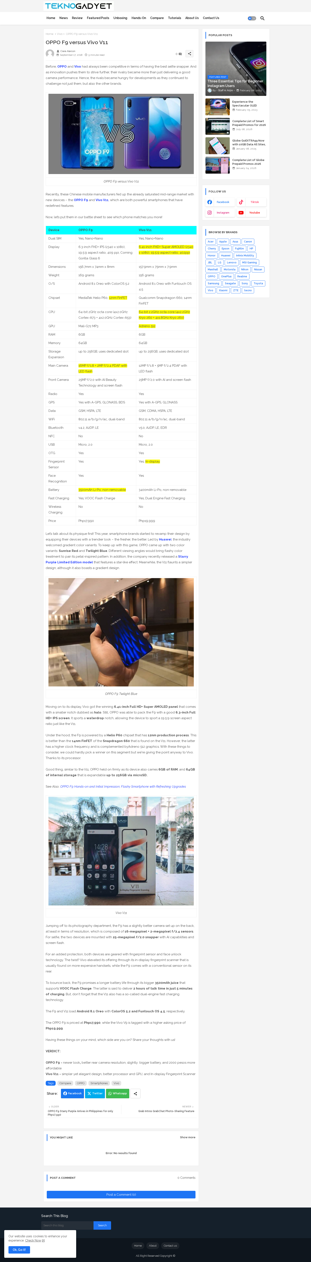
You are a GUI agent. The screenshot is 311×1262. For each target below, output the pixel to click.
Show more (187, 1137)
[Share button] (135, 1093)
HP (251, 248)
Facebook (75, 1093)
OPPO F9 (81, 200)
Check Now (33, 1240)
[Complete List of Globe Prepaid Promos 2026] (217, 165)
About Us (192, 18)
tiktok (254, 202)
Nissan (258, 269)
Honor (211, 255)
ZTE (235, 290)
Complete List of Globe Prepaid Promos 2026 (248, 161)
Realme (242, 276)
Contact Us (211, 18)
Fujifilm (239, 248)
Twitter (97, 1093)
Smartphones (99, 1083)
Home (51, 18)
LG (219, 262)
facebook (223, 202)
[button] (252, 18)
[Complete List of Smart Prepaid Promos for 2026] (217, 126)
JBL (210, 262)
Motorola (229, 269)
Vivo (59, 33)
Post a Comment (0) (121, 1195)
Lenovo (232, 262)
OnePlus (226, 276)
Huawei (165, 539)
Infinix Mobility (245, 255)
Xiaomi (223, 290)
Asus (235, 241)
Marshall (213, 269)
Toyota (258, 283)
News (63, 18)
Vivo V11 (102, 200)
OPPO (62, 66)
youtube (254, 212)
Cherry (212, 248)
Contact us (170, 1245)
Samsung (213, 283)
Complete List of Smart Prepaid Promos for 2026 (249, 123)
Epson (225, 248)
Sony (245, 283)
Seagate (230, 283)
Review (77, 18)
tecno (248, 290)
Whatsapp (120, 1093)
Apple (223, 241)
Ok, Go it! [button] (19, 1249)
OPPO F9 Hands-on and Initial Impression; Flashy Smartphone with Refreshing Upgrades (123, 786)
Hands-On (139, 18)
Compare (157, 18)
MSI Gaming (249, 262)
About (153, 1245)
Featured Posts (98, 18)
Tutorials (174, 18)
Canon (248, 241)
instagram (223, 212)
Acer (210, 241)
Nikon (244, 269)
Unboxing (120, 18)
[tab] (50, 18)
